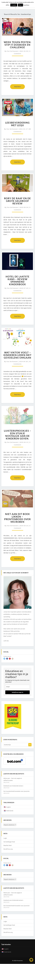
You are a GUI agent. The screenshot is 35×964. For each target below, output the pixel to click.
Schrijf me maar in (17, 692)
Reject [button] (20, 5)
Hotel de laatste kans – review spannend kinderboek (17, 280)
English (8, 807)
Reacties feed (7, 845)
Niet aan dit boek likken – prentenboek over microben (17, 518)
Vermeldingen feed (9, 842)
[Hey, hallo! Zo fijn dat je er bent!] (18, 592)
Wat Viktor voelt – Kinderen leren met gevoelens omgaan (18, 355)
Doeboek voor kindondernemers (13, 786)
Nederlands (9, 811)
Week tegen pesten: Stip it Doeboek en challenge (17, 45)
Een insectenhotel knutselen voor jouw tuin (17, 791)
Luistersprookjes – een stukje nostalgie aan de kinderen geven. (17, 434)
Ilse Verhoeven (12, 51)
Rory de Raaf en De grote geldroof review (17, 201)
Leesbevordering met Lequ (17, 124)
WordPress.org (8, 849)
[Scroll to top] (31, 960)
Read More (19, 86)
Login (5, 838)
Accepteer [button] (13, 5)
